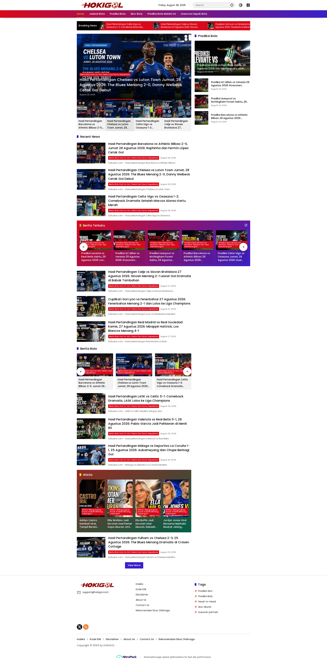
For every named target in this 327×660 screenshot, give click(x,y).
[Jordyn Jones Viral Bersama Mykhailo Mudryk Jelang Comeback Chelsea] (176, 498)
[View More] (245, 225)
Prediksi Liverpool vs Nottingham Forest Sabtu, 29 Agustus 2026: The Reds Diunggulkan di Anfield (229, 100)
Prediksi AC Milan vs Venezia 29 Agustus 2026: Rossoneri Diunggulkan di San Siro (230, 83)
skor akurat (204, 607)
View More (134, 565)
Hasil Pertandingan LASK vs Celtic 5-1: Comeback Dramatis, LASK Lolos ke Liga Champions (145, 398)
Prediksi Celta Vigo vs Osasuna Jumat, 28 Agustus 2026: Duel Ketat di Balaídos (231, 257)
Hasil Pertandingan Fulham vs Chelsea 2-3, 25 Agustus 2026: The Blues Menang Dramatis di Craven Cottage (148, 542)
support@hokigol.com (96, 592)
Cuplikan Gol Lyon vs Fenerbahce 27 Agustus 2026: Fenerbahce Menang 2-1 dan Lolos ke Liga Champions (204, 26)
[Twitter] (79, 627)
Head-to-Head (207, 601)
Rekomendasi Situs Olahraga (153, 610)
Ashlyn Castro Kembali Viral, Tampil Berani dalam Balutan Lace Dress (92, 524)
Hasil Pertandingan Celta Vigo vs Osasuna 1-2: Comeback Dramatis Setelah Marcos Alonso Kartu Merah (134, 87)
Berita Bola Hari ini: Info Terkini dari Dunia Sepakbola (105, 79)
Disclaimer (142, 594)
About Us (141, 600)
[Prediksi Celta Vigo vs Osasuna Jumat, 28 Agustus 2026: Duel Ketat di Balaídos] (231, 240)
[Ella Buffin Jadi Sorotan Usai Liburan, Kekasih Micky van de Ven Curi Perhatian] (148, 498)
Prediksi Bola (205, 596)
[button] (231, 5)
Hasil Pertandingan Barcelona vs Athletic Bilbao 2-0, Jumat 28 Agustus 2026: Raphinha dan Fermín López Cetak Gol (91, 124)
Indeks (139, 584)
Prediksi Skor (205, 591)
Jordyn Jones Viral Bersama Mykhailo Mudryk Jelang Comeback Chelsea (175, 524)
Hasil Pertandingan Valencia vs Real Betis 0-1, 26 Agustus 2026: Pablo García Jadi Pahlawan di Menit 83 (147, 423)
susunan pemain (208, 612)
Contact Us (142, 605)
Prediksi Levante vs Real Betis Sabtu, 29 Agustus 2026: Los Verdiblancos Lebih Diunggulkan (93, 257)
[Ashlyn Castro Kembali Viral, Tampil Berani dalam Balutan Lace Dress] (92, 498)
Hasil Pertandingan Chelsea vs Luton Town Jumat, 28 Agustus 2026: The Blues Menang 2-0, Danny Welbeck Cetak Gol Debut (119, 124)
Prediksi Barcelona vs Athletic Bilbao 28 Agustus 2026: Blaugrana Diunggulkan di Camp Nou (229, 116)
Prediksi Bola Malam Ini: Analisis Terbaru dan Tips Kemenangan (94, 244)
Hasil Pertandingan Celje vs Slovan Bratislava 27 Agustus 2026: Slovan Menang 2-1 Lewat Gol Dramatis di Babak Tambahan (150, 26)
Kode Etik (141, 589)
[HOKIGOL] (102, 5)
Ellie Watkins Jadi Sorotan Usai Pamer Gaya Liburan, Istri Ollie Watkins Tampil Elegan (120, 524)
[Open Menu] (248, 5)
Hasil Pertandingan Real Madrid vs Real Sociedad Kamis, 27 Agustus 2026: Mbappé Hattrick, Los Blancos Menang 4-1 (145, 326)
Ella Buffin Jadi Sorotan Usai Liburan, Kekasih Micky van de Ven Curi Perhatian (146, 524)
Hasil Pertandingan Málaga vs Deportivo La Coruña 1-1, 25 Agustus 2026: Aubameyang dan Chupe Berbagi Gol (149, 450)
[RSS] (86, 627)
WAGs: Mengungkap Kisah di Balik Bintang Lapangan (92, 511)
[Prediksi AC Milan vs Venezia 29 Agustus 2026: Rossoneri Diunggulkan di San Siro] (201, 85)
